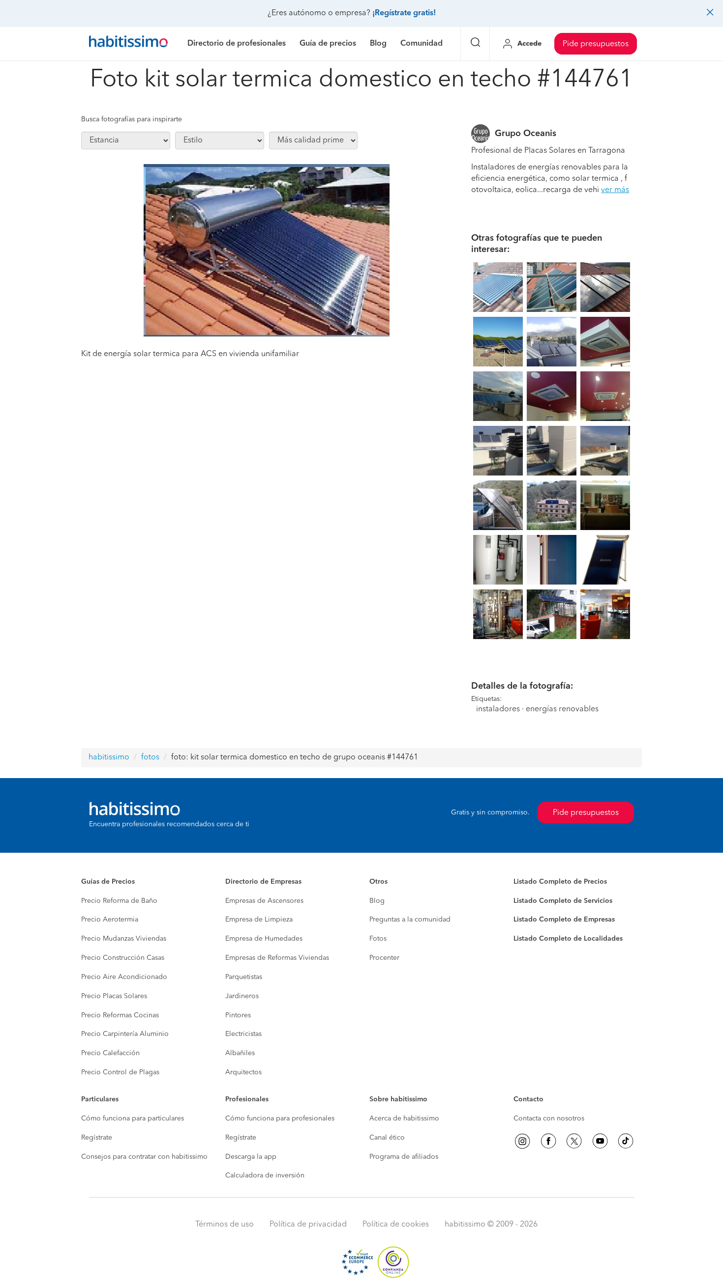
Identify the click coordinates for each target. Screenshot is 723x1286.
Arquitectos (243, 1072)
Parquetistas (243, 977)
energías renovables (562, 709)
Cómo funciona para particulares (132, 1118)
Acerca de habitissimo (404, 1118)
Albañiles (240, 1053)
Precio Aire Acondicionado (124, 977)
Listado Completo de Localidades (568, 938)
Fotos (378, 938)
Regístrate (96, 1137)
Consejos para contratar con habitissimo (144, 1156)
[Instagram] (522, 1141)
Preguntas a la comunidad (410, 919)
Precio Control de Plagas (120, 1072)
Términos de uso (224, 1225)
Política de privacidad (308, 1225)
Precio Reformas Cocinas (120, 1015)
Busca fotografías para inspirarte (131, 119)
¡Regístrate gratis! (404, 13)
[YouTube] (600, 1141)
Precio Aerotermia (109, 919)
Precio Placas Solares (114, 996)
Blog (377, 900)
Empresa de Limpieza (259, 919)
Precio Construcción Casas (122, 957)
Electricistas (243, 1034)
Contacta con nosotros (548, 1118)
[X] (574, 1141)
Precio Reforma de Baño (119, 900)
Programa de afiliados (403, 1156)
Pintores (238, 1015)
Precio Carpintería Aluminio (125, 1034)
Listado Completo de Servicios (562, 900)
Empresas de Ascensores (264, 900)
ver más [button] (615, 190)
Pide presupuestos (596, 44)
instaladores (498, 709)
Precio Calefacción (110, 1053)
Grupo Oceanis (525, 133)
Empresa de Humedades (263, 938)
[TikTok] (625, 1141)
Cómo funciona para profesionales (279, 1118)
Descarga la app (250, 1156)
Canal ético (387, 1137)
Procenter (384, 957)
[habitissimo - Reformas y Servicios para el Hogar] (128, 43)
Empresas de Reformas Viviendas (277, 957)
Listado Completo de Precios (560, 881)
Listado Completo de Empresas (564, 919)
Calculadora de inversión (264, 1175)
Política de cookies (395, 1225)
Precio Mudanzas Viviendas (123, 938)
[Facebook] (548, 1141)
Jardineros (242, 996)
